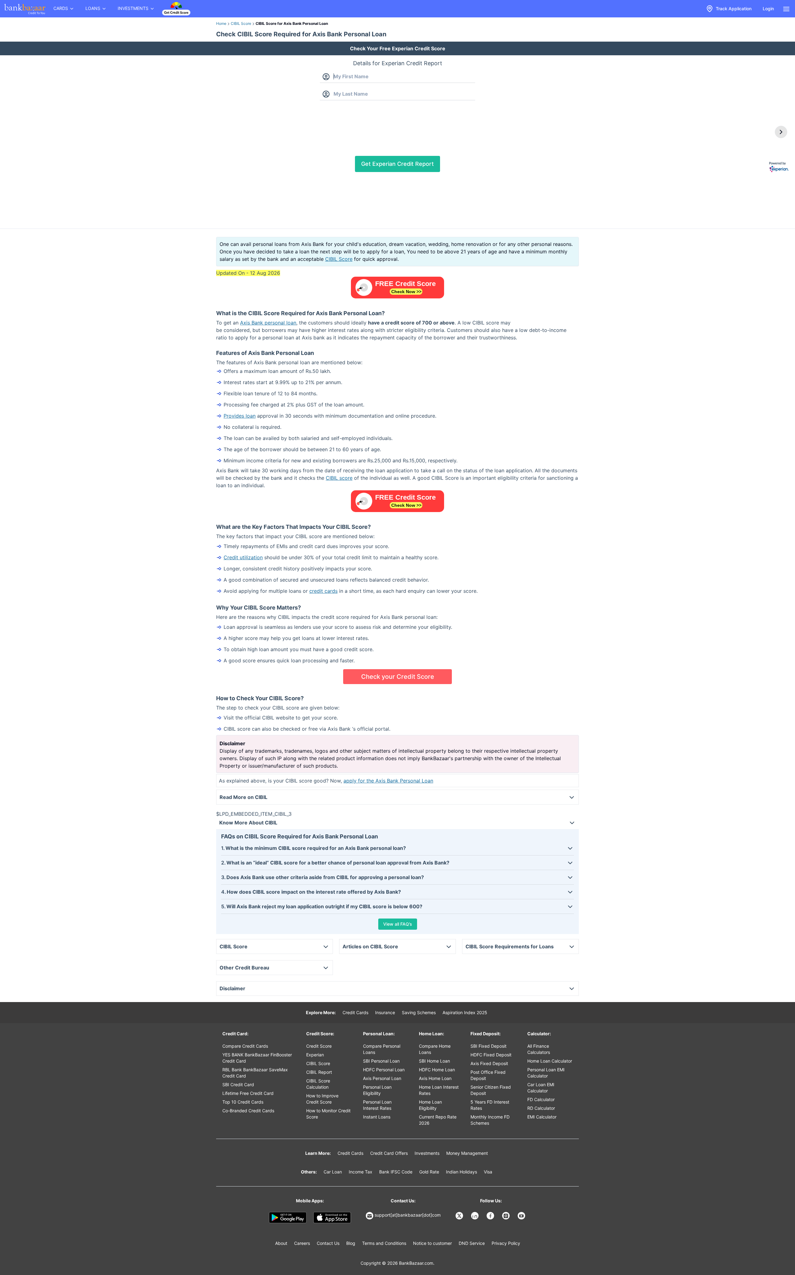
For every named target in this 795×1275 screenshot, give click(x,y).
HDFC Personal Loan (384, 1069)
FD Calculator (541, 1099)
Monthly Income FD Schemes (490, 1120)
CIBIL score (339, 478)
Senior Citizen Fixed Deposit (490, 1090)
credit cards (323, 591)
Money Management (467, 1153)
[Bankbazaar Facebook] (491, 1215)
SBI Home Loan (434, 1061)
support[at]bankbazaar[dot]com (408, 1215)
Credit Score (319, 1046)
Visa (488, 1171)
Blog (350, 1243)
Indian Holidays (461, 1171)
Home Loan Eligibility (430, 1105)
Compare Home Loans (435, 1049)
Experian (315, 1054)
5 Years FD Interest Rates (489, 1105)
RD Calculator (541, 1108)
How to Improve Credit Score (322, 1099)
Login (768, 8)
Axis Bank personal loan (268, 323)
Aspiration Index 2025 (465, 1012)
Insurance (385, 1012)
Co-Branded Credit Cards (248, 1110)
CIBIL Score (241, 23)
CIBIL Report (319, 1072)
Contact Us (328, 1243)
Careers (302, 1243)
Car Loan (333, 1171)
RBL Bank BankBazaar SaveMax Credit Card (255, 1072)
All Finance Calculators (538, 1049)
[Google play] (288, 1217)
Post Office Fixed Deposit (488, 1075)
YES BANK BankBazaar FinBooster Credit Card (257, 1058)
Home (221, 23)
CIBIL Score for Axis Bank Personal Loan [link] (292, 23)
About (281, 1243)
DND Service (472, 1243)
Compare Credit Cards (245, 1046)
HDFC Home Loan (437, 1069)
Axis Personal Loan (382, 1078)
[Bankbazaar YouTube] (522, 1215)
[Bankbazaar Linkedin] (475, 1215)
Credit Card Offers (389, 1153)
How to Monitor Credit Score (328, 1113)
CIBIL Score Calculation (318, 1084)
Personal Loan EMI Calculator (546, 1072)
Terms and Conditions (384, 1243)
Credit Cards (355, 1012)
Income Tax (360, 1171)
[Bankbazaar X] (460, 1215)
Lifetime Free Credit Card (248, 1093)
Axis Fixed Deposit (489, 1063)
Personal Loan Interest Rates (377, 1105)
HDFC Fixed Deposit (490, 1054)
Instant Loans (376, 1116)
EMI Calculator (541, 1116)
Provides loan (240, 416)
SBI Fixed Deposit (488, 1046)
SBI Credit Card (238, 1084)
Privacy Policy (506, 1243)
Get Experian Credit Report (397, 164)
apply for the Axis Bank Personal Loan (388, 781)
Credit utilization (243, 557)
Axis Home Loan (435, 1078)
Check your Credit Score (397, 676)
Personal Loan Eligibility (377, 1090)
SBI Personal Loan (381, 1061)
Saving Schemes (419, 1012)
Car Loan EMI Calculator (540, 1087)
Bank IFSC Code (395, 1171)
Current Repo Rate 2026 (438, 1120)
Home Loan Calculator (549, 1061)
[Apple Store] (332, 1217)
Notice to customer (432, 1243)
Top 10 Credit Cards (242, 1102)
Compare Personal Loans (381, 1049)
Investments (427, 1153)
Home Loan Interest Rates (439, 1090)
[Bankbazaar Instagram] (506, 1215)
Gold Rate (429, 1171)
